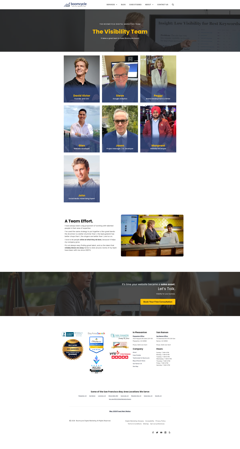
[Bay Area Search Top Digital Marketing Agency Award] (96, 333)
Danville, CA (158, 395)
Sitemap (146, 424)
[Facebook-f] (153, 432)
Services (110, 5)
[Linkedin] (165, 432)
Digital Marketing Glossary (134, 421)
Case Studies (135, 5)
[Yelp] (169, 432)
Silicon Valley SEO (113, 395)
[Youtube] (161, 432)
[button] (173, 4)
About (148, 5)
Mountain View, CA (136, 395)
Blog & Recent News (139, 361)
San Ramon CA (137, 363)
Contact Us (162, 5)
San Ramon (92, 395)
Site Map (135, 366)
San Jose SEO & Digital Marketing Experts (120, 399)
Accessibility (149, 421)
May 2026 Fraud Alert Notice (120, 411)
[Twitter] (157, 432)
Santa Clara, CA (148, 395)
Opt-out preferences (157, 424)
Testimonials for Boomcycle (141, 358)
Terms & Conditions (135, 424)
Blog (123, 5)
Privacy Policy (161, 421)
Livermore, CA (102, 395)
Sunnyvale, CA (125, 395)
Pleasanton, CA (82, 395)
